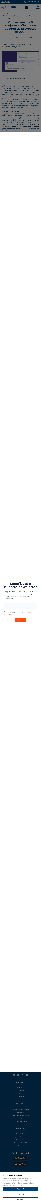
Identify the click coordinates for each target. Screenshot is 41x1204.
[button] (38, 135)
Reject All (20, 1200)
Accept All (20, 1189)
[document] (20, 602)
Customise (20, 1194)
